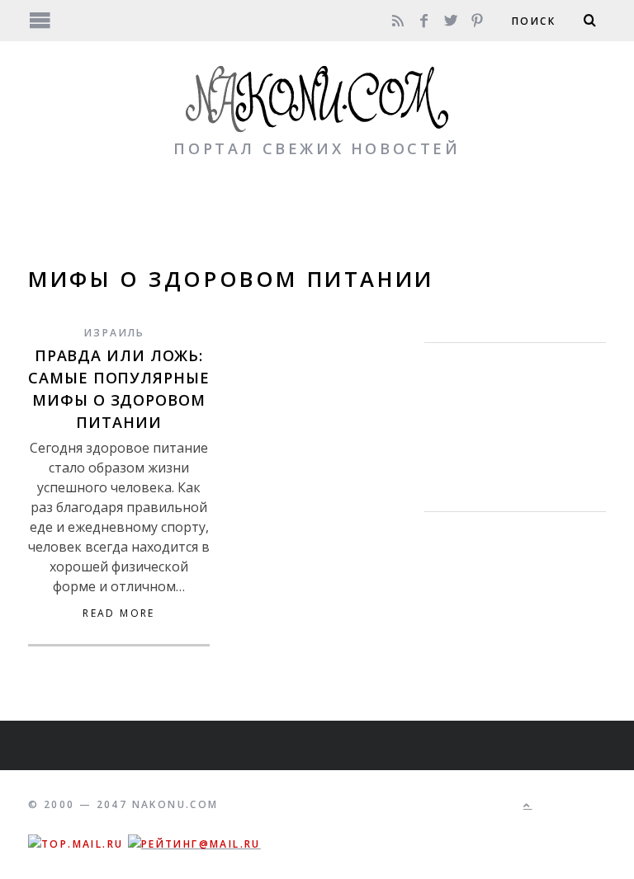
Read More (119, 613)
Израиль (114, 333)
